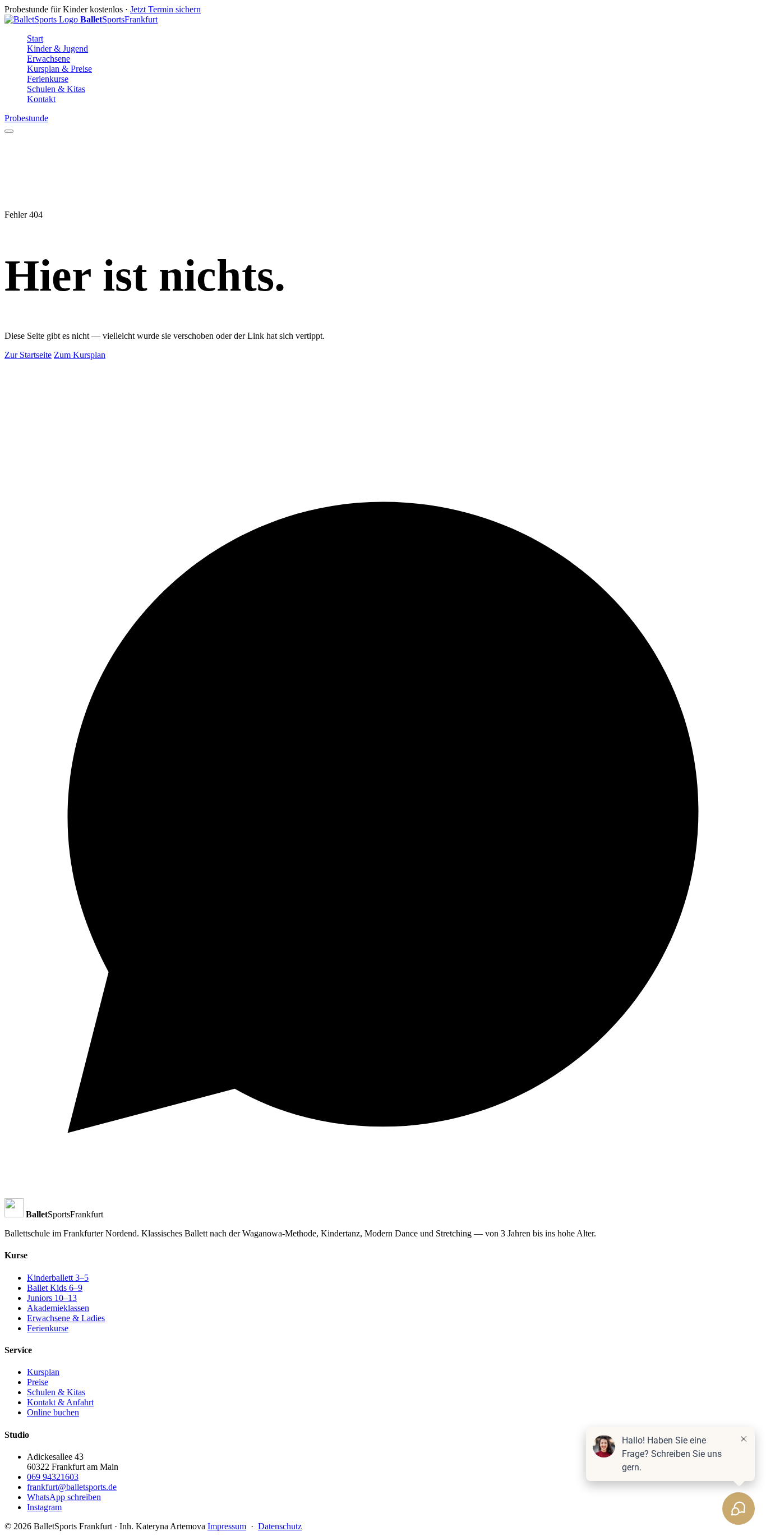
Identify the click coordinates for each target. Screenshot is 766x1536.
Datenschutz (280, 1526)
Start (35, 38)
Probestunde (26, 118)
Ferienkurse (47, 79)
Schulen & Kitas (56, 89)
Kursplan (43, 1372)
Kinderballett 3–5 (58, 1277)
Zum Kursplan (79, 355)
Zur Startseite (28, 355)
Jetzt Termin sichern (165, 9)
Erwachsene (48, 58)
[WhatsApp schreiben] (383, 1193)
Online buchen (53, 1412)
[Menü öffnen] (8, 131)
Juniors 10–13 (52, 1298)
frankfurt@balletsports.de (72, 1487)
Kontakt (41, 99)
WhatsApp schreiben (64, 1497)
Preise (37, 1382)
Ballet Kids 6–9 (54, 1288)
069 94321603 (53, 1477)
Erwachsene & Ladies (66, 1318)
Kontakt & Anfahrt (60, 1402)
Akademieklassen (58, 1308)
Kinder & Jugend (57, 48)
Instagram (44, 1507)
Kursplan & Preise (59, 68)
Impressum (226, 1526)
